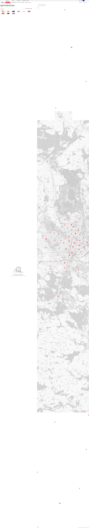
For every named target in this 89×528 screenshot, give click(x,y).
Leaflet (79, 527)
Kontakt (29, 2)
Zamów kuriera (8, 2)
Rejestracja (80, 2)
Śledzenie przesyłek (14, 2)
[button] (39, 207)
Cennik (18, 2)
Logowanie (85, 2)
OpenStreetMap (82, 527)
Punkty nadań (22, 2)
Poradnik (26, 2)
